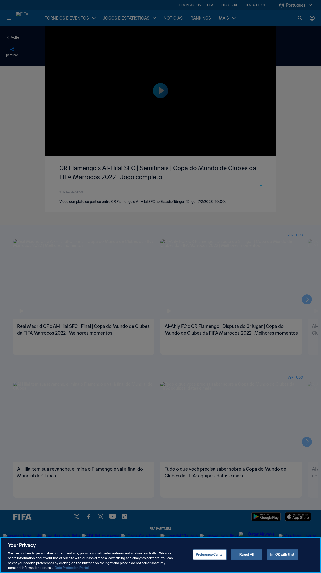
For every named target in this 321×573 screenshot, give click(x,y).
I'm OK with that (282, 554)
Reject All (246, 554)
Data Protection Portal (72, 568)
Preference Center (210, 554)
